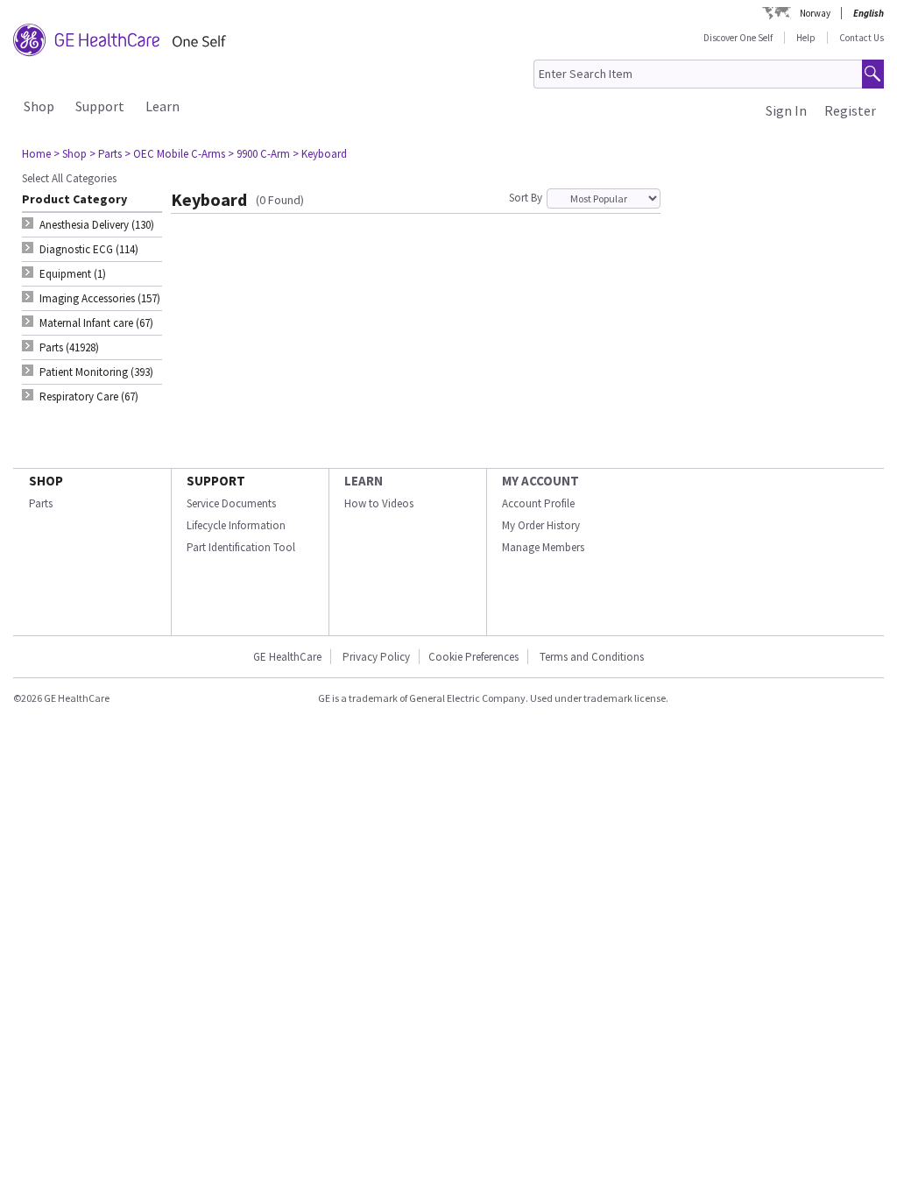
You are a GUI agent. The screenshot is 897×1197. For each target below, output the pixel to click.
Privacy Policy (375, 656)
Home (36, 153)
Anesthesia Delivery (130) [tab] (96, 224)
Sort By (525, 197)
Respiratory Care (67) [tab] (88, 396)
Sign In (786, 110)
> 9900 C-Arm (259, 153)
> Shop (70, 153)
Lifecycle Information (236, 525)
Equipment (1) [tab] (72, 273)
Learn (162, 106)
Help (806, 38)
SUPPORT (216, 480)
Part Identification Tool (241, 547)
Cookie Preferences (473, 656)
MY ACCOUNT (540, 480)
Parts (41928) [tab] (69, 347)
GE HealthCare (287, 656)
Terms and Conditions (592, 656)
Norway (815, 13)
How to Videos (378, 503)
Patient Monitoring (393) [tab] (96, 372)
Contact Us (861, 38)
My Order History (541, 525)
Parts (41, 503)
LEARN (363, 480)
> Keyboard (320, 153)
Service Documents (231, 503)
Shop (39, 106)
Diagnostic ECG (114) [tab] (88, 249)
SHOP (46, 480)
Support (99, 106)
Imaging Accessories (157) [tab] (99, 298)
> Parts (105, 153)
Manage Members (543, 547)
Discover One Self (738, 38)
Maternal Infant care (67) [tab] (96, 322)
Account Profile (538, 503)
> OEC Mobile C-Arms (174, 153)
